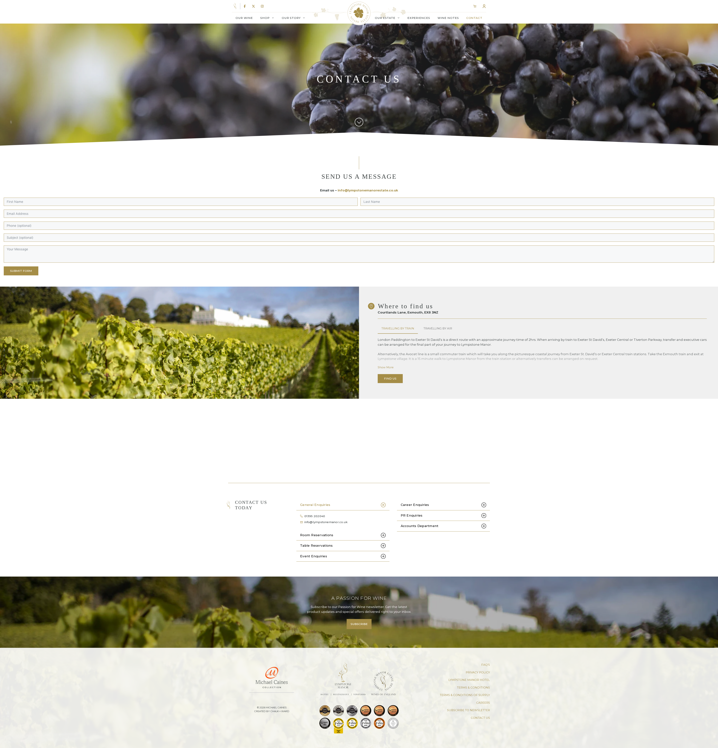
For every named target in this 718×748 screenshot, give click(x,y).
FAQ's (485, 664)
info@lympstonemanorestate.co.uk (368, 190)
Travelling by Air (438, 328)
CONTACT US (480, 718)
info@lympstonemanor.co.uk (326, 522)
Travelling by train (397, 328)
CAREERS (483, 702)
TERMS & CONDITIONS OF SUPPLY (465, 695)
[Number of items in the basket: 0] (474, 6)
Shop (265, 18)
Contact (474, 18)
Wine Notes (448, 18)
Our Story (291, 18)
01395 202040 (314, 516)
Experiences (418, 18)
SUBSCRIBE (359, 624)
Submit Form (21, 271)
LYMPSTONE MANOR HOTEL (469, 680)
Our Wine (244, 18)
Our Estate (385, 18)
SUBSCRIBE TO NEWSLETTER (468, 710)
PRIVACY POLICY (478, 672)
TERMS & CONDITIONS (473, 687)
